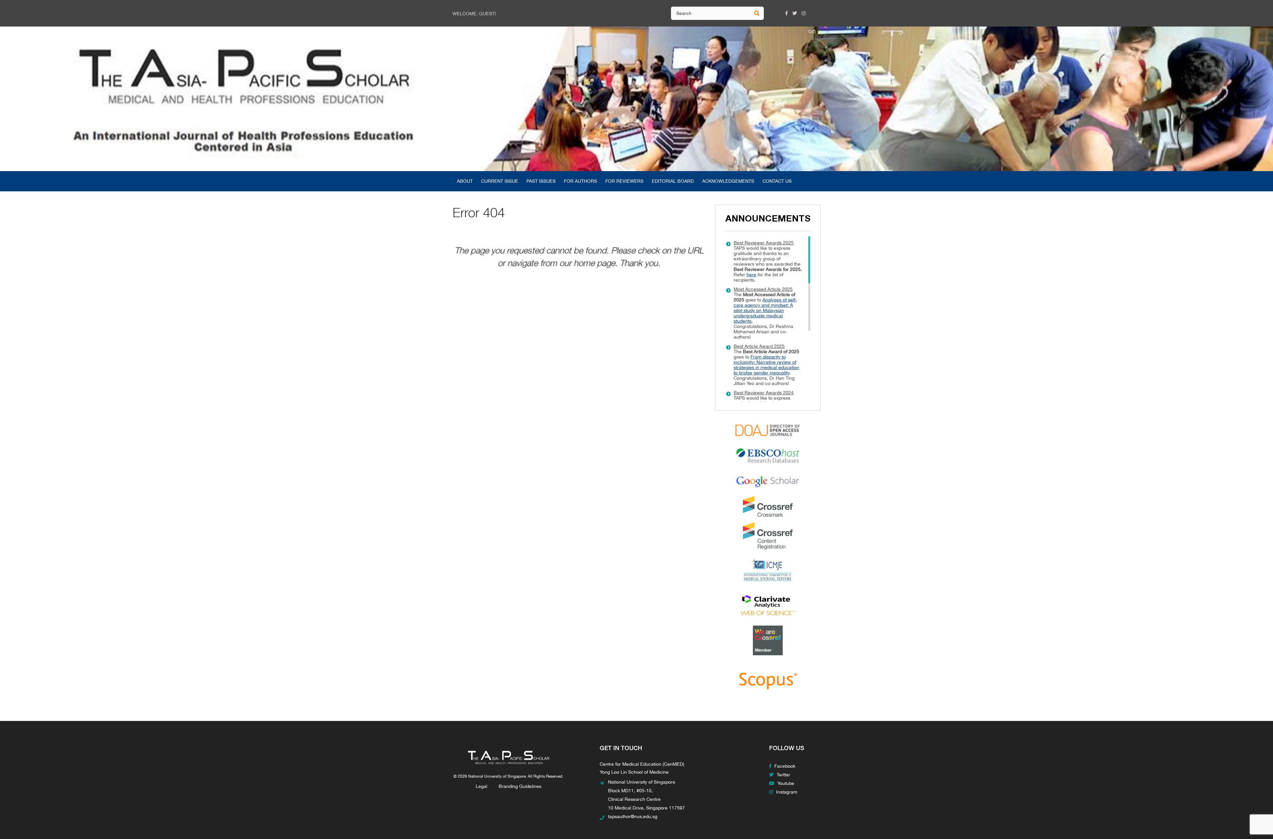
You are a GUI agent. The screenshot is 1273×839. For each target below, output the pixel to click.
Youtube (785, 783)
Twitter (782, 774)
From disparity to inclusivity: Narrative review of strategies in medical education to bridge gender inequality (766, 364)
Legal (481, 786)
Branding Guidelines (520, 786)
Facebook (784, 766)
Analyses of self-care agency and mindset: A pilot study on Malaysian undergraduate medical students (765, 310)
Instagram (786, 792)
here (751, 274)
